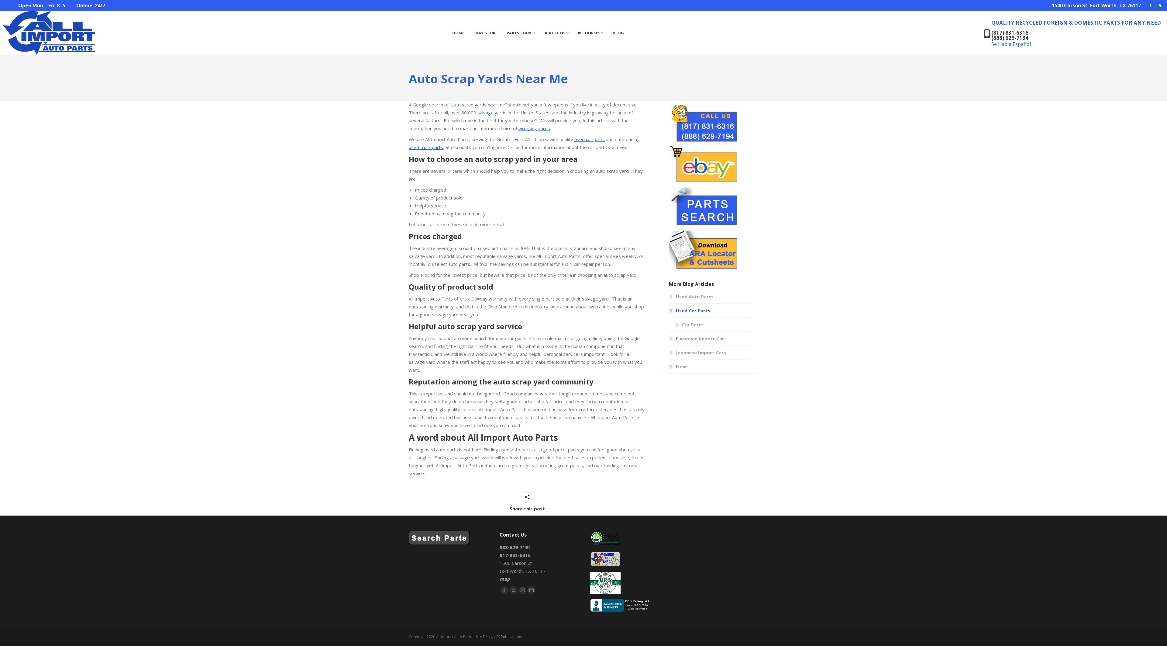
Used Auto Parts (695, 297)
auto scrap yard (467, 105)
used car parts (589, 139)
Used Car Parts (693, 311)
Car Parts (693, 325)
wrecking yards (534, 128)
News (682, 366)
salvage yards (492, 112)
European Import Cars (701, 338)
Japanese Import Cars (701, 352)
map (505, 579)
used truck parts (426, 147)
